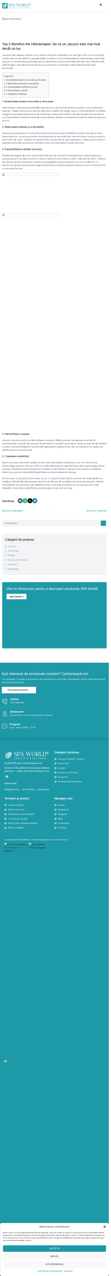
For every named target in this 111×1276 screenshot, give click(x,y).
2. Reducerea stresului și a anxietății (22, 83)
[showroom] (5, 714)
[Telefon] (5, 701)
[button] (104, 1226)
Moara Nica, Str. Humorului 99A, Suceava (31, 715)
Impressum (68, 1271)
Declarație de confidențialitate (50, 1271)
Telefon (14, 699)
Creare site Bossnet (59, 839)
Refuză (54, 1256)
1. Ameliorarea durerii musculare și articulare (25, 80)
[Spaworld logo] (26, 755)
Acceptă (54, 1248)
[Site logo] (16, 5)
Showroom (16, 711)
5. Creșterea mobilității (16, 94)
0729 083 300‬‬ (17, 702)
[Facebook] (6, 776)
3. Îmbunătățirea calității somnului (21, 87)
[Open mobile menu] (105, 6)
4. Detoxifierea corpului (17, 90)
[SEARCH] (103, 523)
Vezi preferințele (54, 1264)
